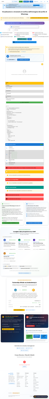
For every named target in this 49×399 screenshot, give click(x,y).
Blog (34, 374)
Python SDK (26, 383)
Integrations (18, 383)
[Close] (44, 5)
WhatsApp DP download (20, 376)
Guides (34, 386)
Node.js (26, 379)
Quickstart (26, 376)
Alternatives (35, 383)
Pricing (18, 379)
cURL (26, 380)
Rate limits (26, 386)
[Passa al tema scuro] (45, 2)
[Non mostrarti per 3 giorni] (22, 315)
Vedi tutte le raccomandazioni (24, 273)
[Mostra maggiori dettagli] (37, 26)
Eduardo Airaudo (35, 377)
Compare (34, 379)
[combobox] (10, 30)
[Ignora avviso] (1, 19)
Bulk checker (18, 386)
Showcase (34, 380)
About (34, 376)
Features (18, 374)
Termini (34, 389)
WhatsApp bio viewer (20, 377)
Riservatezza (35, 390)
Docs (26, 374)
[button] (12, 30)
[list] (24, 91)
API (17, 380)
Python (26, 377)
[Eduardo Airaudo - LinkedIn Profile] (47, 1)
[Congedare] (41, 5)
